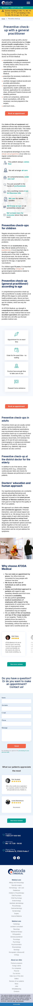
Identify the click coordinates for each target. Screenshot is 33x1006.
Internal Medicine (16, 916)
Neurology (16, 929)
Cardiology (16, 924)
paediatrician (6, 250)
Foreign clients (16, 966)
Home (3, 18)
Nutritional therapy (16, 932)
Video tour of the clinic (16, 976)
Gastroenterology (16, 908)
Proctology (16, 939)
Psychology (16, 942)
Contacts (16, 991)
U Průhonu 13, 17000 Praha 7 (17, 851)
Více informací (20, 1001)
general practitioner (14, 427)
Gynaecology (16, 911)
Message (4, 728)
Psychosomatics (16, 944)
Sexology (16, 949)
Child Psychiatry (16, 895)
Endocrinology (16, 900)
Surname (5, 705)
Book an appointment (16, 113)
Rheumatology (16, 947)
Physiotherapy (16, 906)
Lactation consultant (16, 926)
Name (4, 698)
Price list (16, 971)
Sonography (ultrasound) (16, 952)
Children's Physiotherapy (16, 893)
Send (16, 746)
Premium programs (16, 963)
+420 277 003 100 (16, 8)
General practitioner (16, 937)
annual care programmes (10, 154)
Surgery (16, 913)
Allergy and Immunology (16, 882)
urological (18, 269)
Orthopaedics (16, 934)
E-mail (4, 713)
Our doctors (16, 973)
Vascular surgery (16, 885)
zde (14, 1001)
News (16, 984)
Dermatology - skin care (16, 888)
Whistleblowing (16, 989)
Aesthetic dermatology (16, 903)
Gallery (16, 978)
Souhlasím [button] (16, 1004)
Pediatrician (16, 890)
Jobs (16, 986)
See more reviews (16, 664)
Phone (4, 720)
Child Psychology (16, 898)
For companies (16, 968)
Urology (16, 955)
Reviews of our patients (16, 981)
